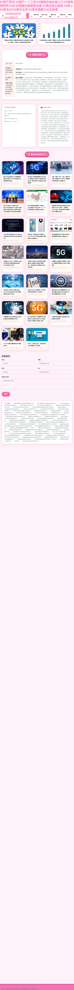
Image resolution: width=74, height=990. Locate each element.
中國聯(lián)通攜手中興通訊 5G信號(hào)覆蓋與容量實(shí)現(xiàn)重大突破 (61, 263)
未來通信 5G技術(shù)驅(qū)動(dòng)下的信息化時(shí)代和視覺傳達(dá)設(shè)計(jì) (12, 292)
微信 (3, 368)
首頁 (27, 15)
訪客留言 (69, 15)
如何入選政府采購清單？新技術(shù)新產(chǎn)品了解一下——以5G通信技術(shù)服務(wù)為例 (37, 207)
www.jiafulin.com (15, 121)
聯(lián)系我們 (52, 15)
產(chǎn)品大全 (43, 15)
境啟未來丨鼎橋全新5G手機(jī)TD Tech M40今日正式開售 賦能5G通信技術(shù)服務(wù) (37, 236)
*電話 (39, 359)
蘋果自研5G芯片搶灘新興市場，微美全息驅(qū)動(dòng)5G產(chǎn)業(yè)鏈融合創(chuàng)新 (61, 292)
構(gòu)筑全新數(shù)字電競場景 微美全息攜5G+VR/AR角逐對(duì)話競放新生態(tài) (12, 178)
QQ (39, 368)
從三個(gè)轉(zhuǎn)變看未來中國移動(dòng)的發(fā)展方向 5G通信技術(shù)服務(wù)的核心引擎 (36, 318)
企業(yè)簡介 (35, 15)
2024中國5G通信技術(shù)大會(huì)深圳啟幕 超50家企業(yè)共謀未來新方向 (12, 236)
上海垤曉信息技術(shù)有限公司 (12, 16)
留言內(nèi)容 (5, 377)
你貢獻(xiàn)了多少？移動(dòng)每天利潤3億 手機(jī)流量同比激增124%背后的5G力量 (12, 263)
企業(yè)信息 (61, 15)
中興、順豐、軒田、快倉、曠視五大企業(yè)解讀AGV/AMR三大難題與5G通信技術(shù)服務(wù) (61, 178)
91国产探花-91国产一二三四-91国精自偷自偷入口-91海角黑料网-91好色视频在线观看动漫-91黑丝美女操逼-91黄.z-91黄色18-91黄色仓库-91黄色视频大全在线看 (36, 5)
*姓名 (3, 359)
